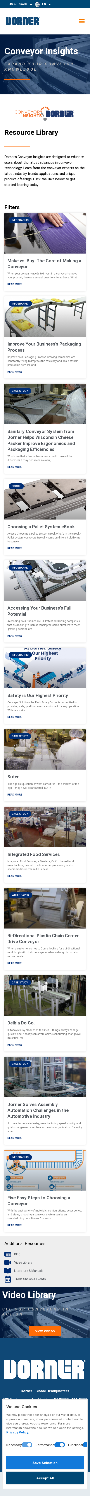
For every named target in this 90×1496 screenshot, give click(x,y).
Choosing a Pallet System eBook (41, 526)
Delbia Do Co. (21, 1023)
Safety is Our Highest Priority (37, 695)
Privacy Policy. (17, 1432)
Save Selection (45, 1463)
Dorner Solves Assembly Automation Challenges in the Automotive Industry (38, 1110)
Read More (14, 284)
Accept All (45, 1478)
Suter (13, 776)
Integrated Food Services (33, 854)
